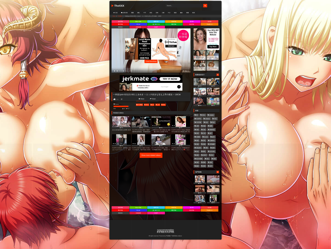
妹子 (213, 137)
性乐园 (209, 21)
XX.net (138, 24)
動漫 (175, 12)
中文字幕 (198, 122)
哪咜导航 (173, 24)
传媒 (204, 126)
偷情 (211, 126)
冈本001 (120, 27)
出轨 (204, 129)
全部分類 (125, 12)
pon (153, 104)
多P (211, 133)
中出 (215, 118)
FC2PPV (198, 118)
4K (197, 115)
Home (114, 16)
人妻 (197, 126)
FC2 (169, 12)
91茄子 (156, 27)
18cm (147, 104)
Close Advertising (151, 61)
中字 (145, 12)
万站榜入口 (210, 24)
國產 (132, 12)
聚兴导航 (120, 24)
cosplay (211, 115)
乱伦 (206, 122)
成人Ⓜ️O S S (156, 24)
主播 (163, 12)
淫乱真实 (198, 147)
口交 (204, 133)
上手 (158, 104)
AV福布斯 (138, 27)
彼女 (164, 104)
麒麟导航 (156, 21)
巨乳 (204, 140)
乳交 (213, 122)
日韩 (157, 12)
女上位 (206, 137)
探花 (151, 12)
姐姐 (197, 140)
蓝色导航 (120, 21)
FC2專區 (120, 16)
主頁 (116, 12)
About (142, 99)
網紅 (138, 12)
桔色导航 (191, 24)
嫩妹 (181, 12)
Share (154, 99)
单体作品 (212, 129)
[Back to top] (326, 244)
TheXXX (119, 5)
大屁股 (198, 137)
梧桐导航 (173, 21)
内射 (197, 129)
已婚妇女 (212, 140)
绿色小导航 (138, 21)
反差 (197, 133)
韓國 (187, 12)
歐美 (193, 12)
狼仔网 (192, 21)
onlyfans (207, 118)
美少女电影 (199, 158)
